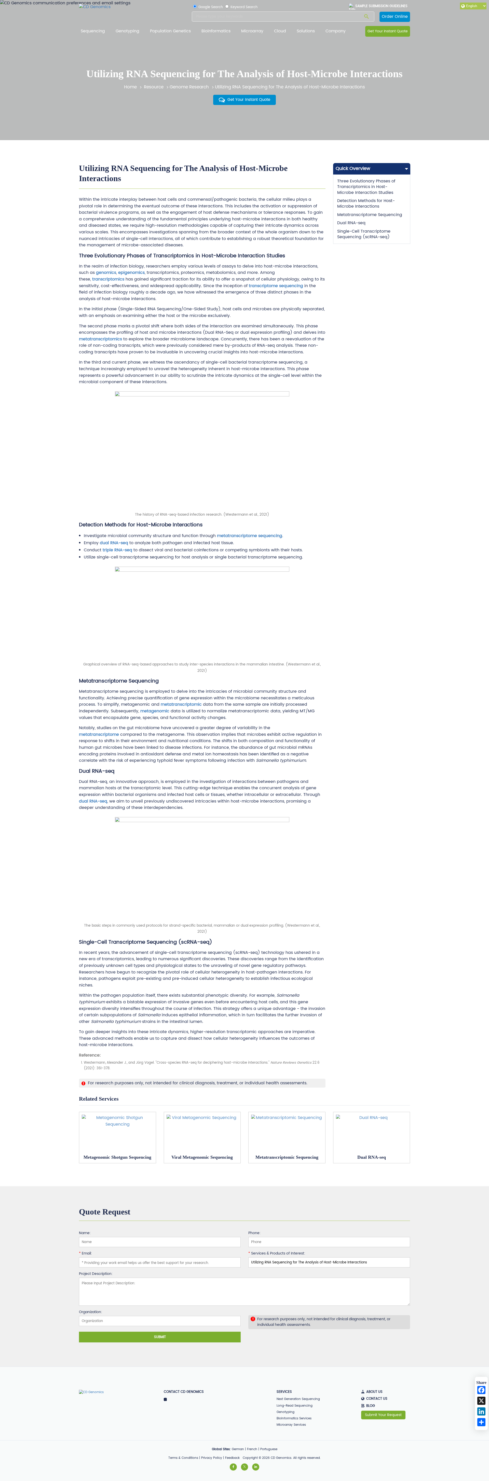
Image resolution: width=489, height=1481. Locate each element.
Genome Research (189, 87)
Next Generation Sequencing (298, 1399)
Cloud (280, 31)
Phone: (254, 1233)
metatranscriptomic (181, 704)
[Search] (366, 17)
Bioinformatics (215, 31)
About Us (374, 1392)
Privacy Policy (211, 1458)
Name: (85, 1233)
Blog (368, 1406)
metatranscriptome (99, 734)
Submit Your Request (383, 1415)
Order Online (395, 16)
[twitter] (244, 1467)
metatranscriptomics (100, 339)
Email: (85, 1254)
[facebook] (233, 1467)
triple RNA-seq (117, 550)
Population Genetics (170, 31)
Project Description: (96, 1274)
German (238, 1449)
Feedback (232, 1458)
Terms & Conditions (183, 1458)
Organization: (90, 1312)
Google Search (210, 7)
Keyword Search (243, 7)
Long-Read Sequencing (295, 1405)
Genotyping (127, 31)
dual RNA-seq (114, 543)
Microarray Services (291, 1424)
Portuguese (268, 1449)
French (252, 1449)
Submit (160, 1337)
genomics (106, 272)
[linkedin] (256, 1467)
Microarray (252, 31)
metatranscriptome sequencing (249, 535)
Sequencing (93, 31)
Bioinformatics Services (294, 1418)
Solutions (306, 31)
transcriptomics (107, 279)
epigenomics (131, 272)
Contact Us (376, 1399)
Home (130, 87)
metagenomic (154, 711)
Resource (154, 87)
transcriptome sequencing (276, 286)
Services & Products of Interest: (276, 1254)
